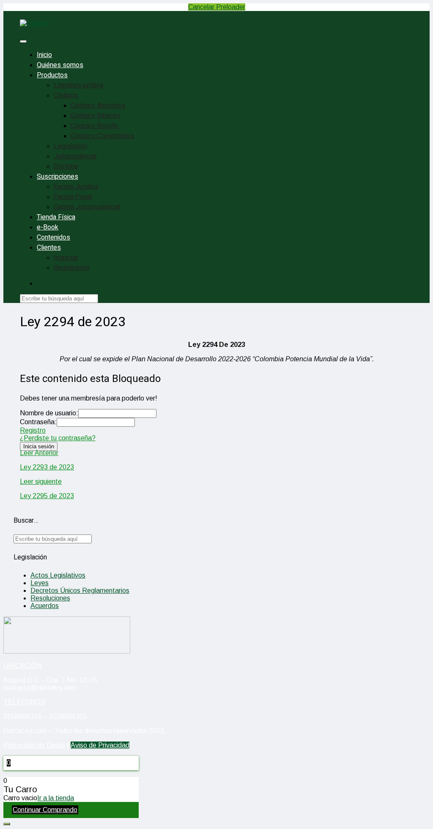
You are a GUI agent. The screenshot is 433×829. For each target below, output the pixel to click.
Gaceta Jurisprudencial (87, 207)
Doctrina (66, 166)
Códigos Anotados (98, 106)
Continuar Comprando (45, 809)
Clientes (49, 248)
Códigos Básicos (96, 116)
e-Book (47, 227)
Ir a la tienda (55, 798)
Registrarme (72, 268)
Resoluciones (50, 598)
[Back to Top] (6, 824)
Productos (52, 75)
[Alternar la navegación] (23, 41)
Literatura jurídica (78, 85)
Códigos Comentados (102, 136)
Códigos (66, 95)
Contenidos (53, 237)
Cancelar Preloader (216, 7)
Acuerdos (44, 605)
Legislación (70, 146)
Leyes (39, 582)
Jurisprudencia (75, 156)
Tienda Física (56, 217)
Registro (33, 430)
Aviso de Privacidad (100, 745)
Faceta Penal (73, 197)
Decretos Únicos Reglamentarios (79, 590)
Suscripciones (57, 177)
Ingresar (66, 258)
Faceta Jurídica (76, 187)
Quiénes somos (60, 65)
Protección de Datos (34, 745)
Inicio (44, 55)
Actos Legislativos (57, 575)
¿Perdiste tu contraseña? (58, 438)
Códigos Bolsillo (95, 126)
